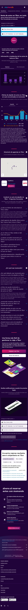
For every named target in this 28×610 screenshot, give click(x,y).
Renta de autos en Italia (17, 555)
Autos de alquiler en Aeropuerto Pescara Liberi (13, 473)
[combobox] (8, 23)
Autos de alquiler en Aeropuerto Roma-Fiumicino (10, 471)
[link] (11, 186)
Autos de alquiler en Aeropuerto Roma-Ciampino (13, 477)
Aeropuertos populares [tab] (8, 458)
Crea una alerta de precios (12, 520)
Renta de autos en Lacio (9, 556)
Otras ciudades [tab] (19, 458)
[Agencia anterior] (2, 175)
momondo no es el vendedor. (9, 544)
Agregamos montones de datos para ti (11, 547)
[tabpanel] (14, 78)
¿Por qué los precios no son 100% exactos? (12, 549)
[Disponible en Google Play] (4, 600)
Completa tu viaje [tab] (7, 462)
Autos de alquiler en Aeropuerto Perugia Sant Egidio (14, 475)
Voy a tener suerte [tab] (18, 462)
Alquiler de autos (8, 555)
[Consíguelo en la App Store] (12, 600)
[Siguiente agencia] (25, 175)
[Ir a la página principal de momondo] (9, 7)
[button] (2, 7)
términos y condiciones (22, 439)
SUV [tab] (17, 104)
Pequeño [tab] (12, 104)
